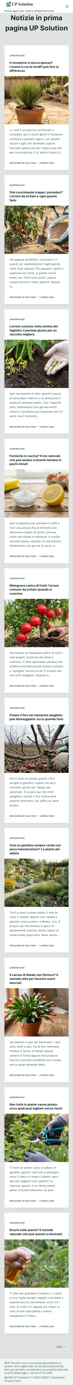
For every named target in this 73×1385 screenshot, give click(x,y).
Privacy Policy (12, 1380)
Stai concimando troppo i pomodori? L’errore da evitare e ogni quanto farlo (36, 196)
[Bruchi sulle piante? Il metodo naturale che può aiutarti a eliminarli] (36, 1263)
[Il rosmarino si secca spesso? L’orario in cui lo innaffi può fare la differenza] (36, 100)
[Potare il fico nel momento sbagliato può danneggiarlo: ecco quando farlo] (36, 749)
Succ (59, 1347)
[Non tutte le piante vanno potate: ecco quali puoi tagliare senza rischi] (36, 1138)
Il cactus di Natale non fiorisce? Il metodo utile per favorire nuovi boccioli (34, 979)
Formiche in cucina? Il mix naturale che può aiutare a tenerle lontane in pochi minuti (35, 460)
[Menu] (67, 6)
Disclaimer (57, 1377)
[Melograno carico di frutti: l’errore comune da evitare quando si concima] (36, 623)
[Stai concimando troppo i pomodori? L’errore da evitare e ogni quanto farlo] (36, 230)
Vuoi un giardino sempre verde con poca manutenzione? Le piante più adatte (35, 849)
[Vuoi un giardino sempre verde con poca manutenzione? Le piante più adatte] (36, 883)
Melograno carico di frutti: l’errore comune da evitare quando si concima (34, 589)
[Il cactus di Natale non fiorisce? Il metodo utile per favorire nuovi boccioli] (36, 1012)
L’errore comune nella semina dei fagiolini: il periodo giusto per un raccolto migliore (34, 330)
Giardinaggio (17, 55)
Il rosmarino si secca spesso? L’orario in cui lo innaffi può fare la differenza (34, 66)
